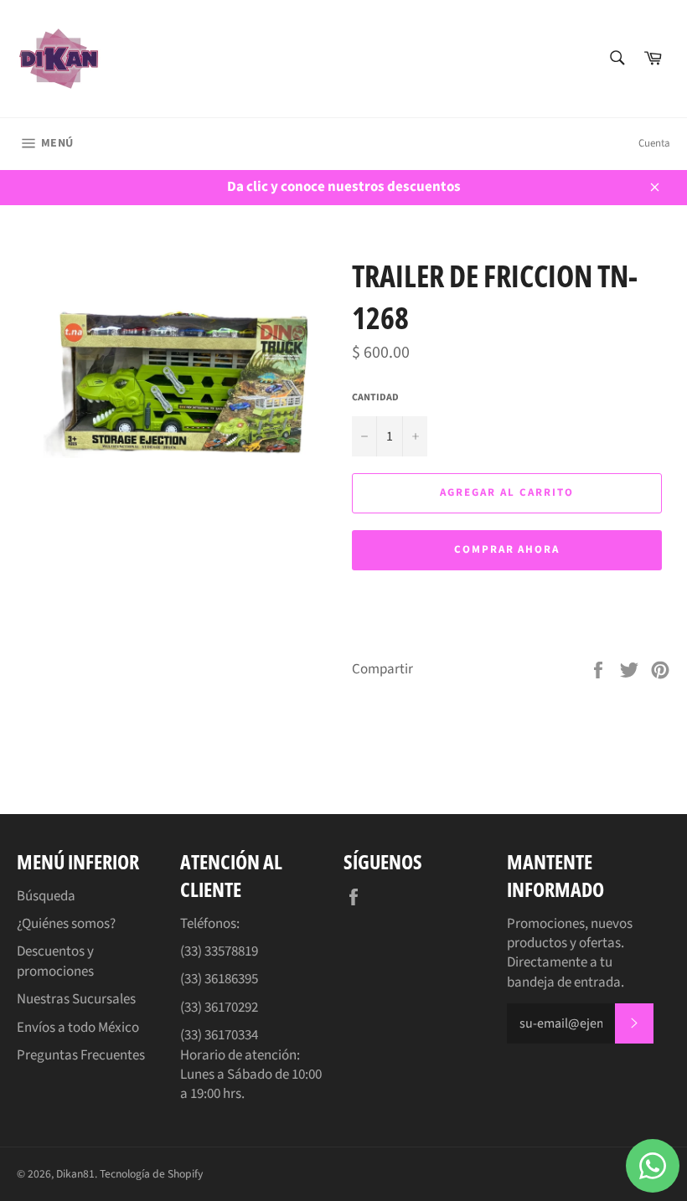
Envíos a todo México (78, 1028)
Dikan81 (75, 1174)
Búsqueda (46, 896)
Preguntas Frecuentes (81, 1055)
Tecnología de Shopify (151, 1174)
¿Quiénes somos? (66, 924)
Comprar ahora (507, 549)
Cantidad (375, 398)
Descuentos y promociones (55, 961)
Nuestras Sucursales (76, 999)
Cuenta (654, 143)
